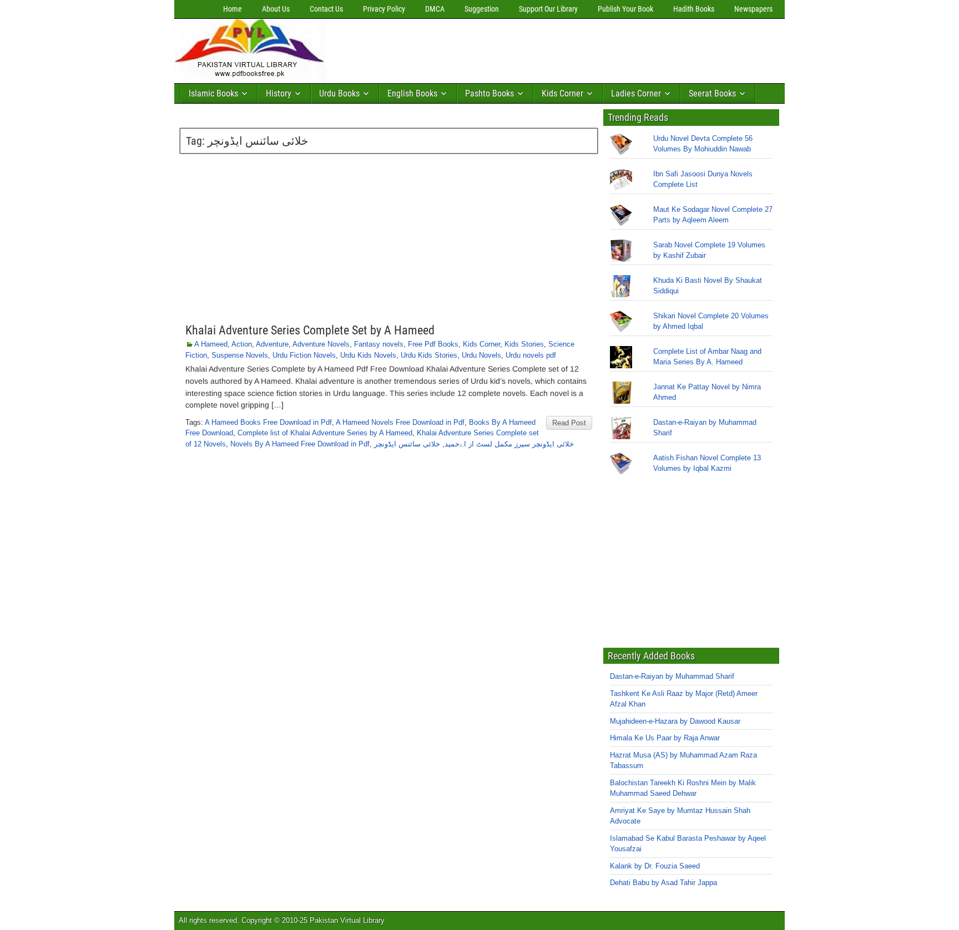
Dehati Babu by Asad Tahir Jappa (663, 882)
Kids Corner (562, 93)
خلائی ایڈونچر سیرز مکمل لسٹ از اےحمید (509, 444)
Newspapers (753, 8)
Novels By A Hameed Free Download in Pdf (300, 444)
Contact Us (326, 8)
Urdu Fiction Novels (304, 355)
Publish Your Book (625, 8)
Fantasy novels (378, 344)
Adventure (272, 344)
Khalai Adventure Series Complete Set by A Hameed (310, 330)
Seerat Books (712, 93)
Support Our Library (548, 8)
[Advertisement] (532, 48)
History (278, 93)
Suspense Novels (239, 355)
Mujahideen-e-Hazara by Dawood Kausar (675, 721)
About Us (276, 8)
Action (241, 344)
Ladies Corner (636, 93)
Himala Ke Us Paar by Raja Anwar (665, 738)
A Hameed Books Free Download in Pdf (268, 422)
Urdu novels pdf (531, 355)
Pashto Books (489, 93)
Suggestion (482, 8)
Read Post (569, 423)
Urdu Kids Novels (368, 355)
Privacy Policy (384, 8)
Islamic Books (213, 93)
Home (232, 8)
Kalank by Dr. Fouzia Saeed (655, 866)
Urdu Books (339, 93)
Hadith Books (693, 8)
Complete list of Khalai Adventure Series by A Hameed (325, 433)
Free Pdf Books (433, 344)
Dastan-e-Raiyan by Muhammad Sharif (672, 676)
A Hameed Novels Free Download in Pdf (400, 422)
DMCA (435, 8)
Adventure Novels (321, 344)
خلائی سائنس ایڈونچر (407, 444)
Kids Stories (524, 344)
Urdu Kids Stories (429, 355)
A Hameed (211, 344)
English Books (412, 93)
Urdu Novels (481, 355)
